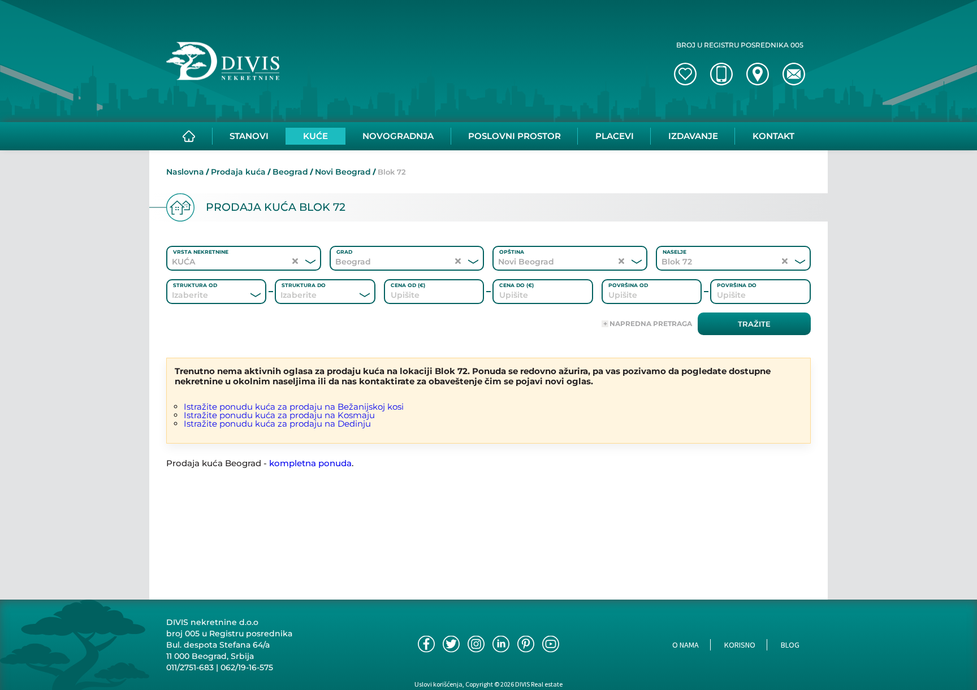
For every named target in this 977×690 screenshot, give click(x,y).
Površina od (628, 285)
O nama (685, 645)
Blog (790, 645)
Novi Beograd (343, 172)
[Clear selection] (295, 262)
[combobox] (201, 295)
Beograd (290, 172)
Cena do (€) (516, 285)
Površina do (736, 285)
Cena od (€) (408, 285)
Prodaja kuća (238, 172)
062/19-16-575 (247, 667)
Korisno (739, 645)
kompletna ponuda (310, 463)
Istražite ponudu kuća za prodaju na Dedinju (277, 423)
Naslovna (185, 172)
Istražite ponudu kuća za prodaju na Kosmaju (279, 415)
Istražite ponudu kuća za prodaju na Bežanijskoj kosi (294, 406)
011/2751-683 (190, 667)
